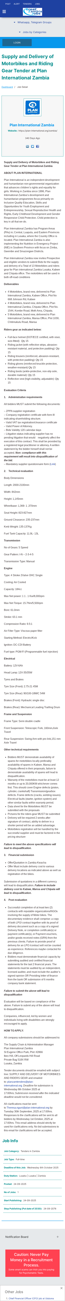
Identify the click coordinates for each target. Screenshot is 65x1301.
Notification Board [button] (16, 1236)
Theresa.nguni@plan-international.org (28, 1107)
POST (8, 4)
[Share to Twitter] (32, 146)
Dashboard (7, 87)
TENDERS (27, 4)
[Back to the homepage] (32, 12)
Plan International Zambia (32, 125)
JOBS (37, 4)
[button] (32, 22)
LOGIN (17, 42)
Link (52, 464)
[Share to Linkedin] (27, 146)
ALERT (17, 4)
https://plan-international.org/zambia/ (37, 130)
